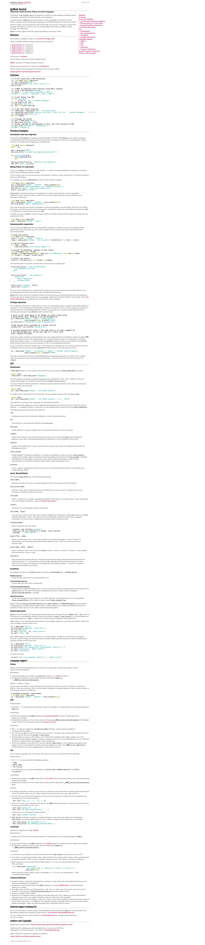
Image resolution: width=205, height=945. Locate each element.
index (24, 4)
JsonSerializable (52, 716)
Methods (87, 33)
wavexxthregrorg (49, 915)
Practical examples (86, 19)
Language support (86, 39)
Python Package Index (46, 39)
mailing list (44, 66)
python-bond (16, 2)
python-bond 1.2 (18, 49)
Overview (82, 17)
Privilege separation (87, 27)
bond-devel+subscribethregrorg (61, 913)
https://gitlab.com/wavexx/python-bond (25, 72)
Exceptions (84, 35)
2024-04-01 (85, 2)
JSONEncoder (63, 885)
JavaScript (84, 47)
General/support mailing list (89, 51)
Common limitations (88, 49)
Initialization (85, 31)
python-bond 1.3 (18, 47)
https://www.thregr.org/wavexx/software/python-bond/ (52, 924)
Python (83, 41)
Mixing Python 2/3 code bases (91, 23)
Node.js (35, 830)
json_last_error (50, 722)
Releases (82, 15)
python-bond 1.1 (18, 51)
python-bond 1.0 (18, 53)
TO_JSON (49, 778)
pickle (58, 676)
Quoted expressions (87, 37)
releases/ (23, 56)
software (20, 4)
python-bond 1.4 (18, 45)
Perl (81, 45)
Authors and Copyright (87, 53)
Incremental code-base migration (92, 21)
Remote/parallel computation (91, 25)
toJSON (48, 843)
